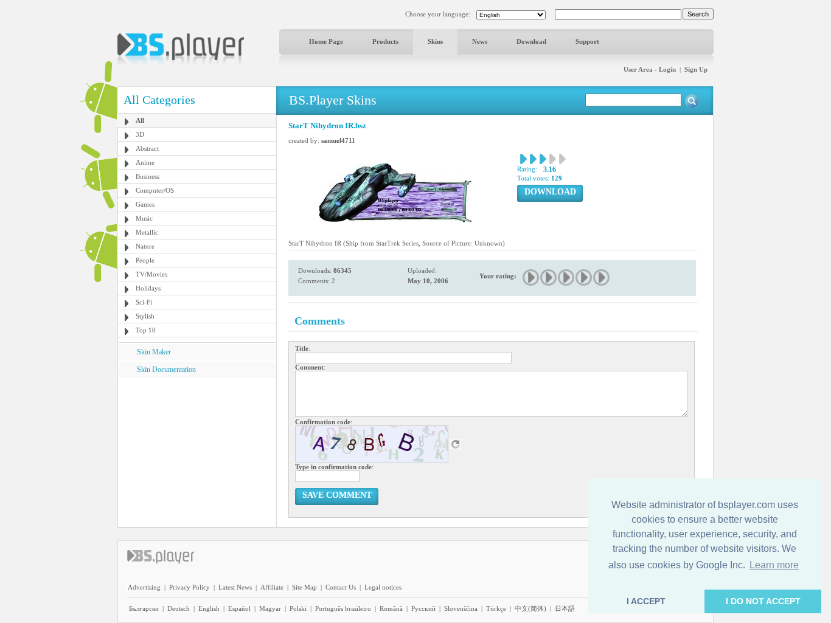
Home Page (326, 41)
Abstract (147, 148)
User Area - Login (650, 69)
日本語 (565, 608)
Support (587, 41)
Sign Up (696, 69)
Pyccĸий (423, 608)
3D (140, 134)
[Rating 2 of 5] (549, 277)
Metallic (147, 232)
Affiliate (271, 587)
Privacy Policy (189, 587)
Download (531, 41)
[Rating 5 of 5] (602, 277)
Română (391, 608)
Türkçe (496, 608)
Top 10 (146, 330)
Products (385, 41)
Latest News (235, 587)
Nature (145, 246)
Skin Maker (154, 352)
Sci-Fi (144, 302)
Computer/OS (155, 190)
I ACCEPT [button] (646, 601)
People (145, 260)
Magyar (270, 608)
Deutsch (178, 608)
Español (239, 608)
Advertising (144, 587)
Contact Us (340, 587)
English (209, 608)
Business (147, 176)
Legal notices (383, 587)
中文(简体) (530, 608)
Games (145, 204)
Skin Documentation (166, 369)
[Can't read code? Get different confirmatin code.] (455, 443)
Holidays (148, 288)
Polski (298, 608)
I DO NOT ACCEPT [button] (763, 601)
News (479, 41)
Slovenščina (461, 608)
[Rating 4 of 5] (584, 277)
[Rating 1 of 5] (531, 277)
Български (144, 608)
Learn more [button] (774, 565)
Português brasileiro (343, 608)
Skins (435, 41)
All (140, 120)
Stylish (145, 316)
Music (144, 218)
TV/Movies (151, 274)
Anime (145, 162)
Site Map (304, 587)
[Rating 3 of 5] (566, 277)
